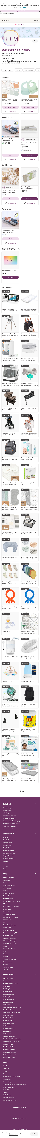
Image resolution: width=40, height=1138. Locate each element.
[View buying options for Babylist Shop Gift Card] (10, 260)
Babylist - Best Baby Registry (20, 25)
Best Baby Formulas (8, 994)
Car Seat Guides (7, 981)
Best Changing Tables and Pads (12, 1012)
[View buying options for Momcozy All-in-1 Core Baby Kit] (10, 744)
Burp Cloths (6, 911)
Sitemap (5, 1092)
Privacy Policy (22, 7)
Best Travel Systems (9, 1049)
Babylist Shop (7, 848)
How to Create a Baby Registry (11, 821)
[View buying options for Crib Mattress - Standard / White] (29, 129)
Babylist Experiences (9, 853)
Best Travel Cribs (8, 1044)
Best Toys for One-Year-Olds (11, 1041)
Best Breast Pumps (8, 1010)
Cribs (4, 922)
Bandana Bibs (7, 896)
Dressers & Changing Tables (11, 933)
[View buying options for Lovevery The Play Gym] (10, 671)
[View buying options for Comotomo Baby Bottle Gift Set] (29, 472)
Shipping (5, 1071)
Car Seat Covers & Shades (10, 917)
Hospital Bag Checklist (9, 818)
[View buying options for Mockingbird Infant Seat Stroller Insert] (29, 694)
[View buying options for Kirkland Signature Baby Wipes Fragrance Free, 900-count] (29, 744)
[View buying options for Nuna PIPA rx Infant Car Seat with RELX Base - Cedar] (10, 398)
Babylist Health (7, 845)
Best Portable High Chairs (10, 1028)
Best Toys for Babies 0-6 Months (12, 1039)
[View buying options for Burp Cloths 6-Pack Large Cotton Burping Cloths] (10, 522)
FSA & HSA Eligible (8, 893)
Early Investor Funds (9, 858)
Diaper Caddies (7, 927)
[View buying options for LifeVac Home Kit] (10, 621)
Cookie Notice (7, 1095)
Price (4, 70)
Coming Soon (7, 882)
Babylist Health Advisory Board (11, 1076)
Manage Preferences (20, 11)
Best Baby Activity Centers (10, 983)
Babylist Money (7, 842)
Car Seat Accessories (9, 914)
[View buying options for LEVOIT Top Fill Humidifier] (10, 646)
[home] (20, 801)
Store (10, 70)
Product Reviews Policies (10, 1100)
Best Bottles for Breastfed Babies (12, 1007)
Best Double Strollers (9, 1018)
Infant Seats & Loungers (9, 941)
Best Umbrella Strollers (9, 1052)
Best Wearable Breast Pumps (11, 1055)
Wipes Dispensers (8, 970)
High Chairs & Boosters (9, 938)
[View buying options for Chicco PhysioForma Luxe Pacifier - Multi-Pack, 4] (29, 547)
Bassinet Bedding (8, 898)
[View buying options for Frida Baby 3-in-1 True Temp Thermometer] (29, 448)
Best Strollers (7, 1031)
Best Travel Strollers (8, 1047)
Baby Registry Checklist (9, 815)
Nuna (4, 951)
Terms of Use (7, 1079)
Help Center (6, 1066)
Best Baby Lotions (8, 996)
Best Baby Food (7, 991)
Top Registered (7, 888)
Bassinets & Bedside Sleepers (11, 901)
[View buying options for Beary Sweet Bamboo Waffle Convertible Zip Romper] (10, 176)
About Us (5, 837)
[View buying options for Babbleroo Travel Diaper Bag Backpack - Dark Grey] (10, 448)
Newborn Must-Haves (9, 885)
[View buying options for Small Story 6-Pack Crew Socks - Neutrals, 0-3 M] (10, 572)
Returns (5, 1074)
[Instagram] (13, 1111)
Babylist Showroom (8, 850)
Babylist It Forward (8, 856)
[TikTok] (9, 1111)
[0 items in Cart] (37, 25)
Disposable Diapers (8, 930)
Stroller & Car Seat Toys (9, 959)
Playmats (5, 956)
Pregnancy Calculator (9, 1057)
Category (18, 70)
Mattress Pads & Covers (10, 943)
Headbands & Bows (8, 935)
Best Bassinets (7, 1004)
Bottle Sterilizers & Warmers (11, 906)
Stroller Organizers (8, 962)
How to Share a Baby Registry (11, 823)
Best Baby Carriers (8, 989)
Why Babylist (6, 813)
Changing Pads (7, 919)
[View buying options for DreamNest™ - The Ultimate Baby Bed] (10, 129)
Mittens (5, 946)
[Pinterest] (22, 1111)
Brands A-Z (6, 890)
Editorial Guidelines (8, 1097)
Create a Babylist (8, 807)
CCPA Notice (6, 1089)
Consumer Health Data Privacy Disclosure (14, 1084)
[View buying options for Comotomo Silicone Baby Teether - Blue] (29, 596)
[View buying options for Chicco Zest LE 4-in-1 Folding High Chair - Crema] (10, 323)
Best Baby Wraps (8, 1002)
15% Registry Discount (9, 826)
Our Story (5, 866)
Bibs (4, 904)
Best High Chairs (7, 1020)
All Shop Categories (8, 877)
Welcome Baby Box (8, 829)
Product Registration (8, 1087)
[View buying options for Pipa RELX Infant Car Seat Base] (29, 398)
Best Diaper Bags (8, 1015)
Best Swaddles (7, 1033)
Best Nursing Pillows (8, 1023)
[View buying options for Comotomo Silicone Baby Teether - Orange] (10, 596)
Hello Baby (6, 861)
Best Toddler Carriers (9, 1036)
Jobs (4, 863)
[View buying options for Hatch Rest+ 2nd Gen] (29, 671)
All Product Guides (8, 978)
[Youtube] (30, 1111)
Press (4, 869)
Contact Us (6, 1068)
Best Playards (7, 1026)
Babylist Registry (7, 840)
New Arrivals (6, 880)
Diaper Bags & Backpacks (10, 925)
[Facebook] (18, 1111)
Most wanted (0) (29, 70)
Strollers (5, 964)
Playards (5, 954)
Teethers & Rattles (8, 967)
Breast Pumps (7, 909)
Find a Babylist (7, 810)
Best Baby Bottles (8, 986)
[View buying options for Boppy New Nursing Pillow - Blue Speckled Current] (10, 547)
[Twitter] (26, 1111)
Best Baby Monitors (8, 999)
